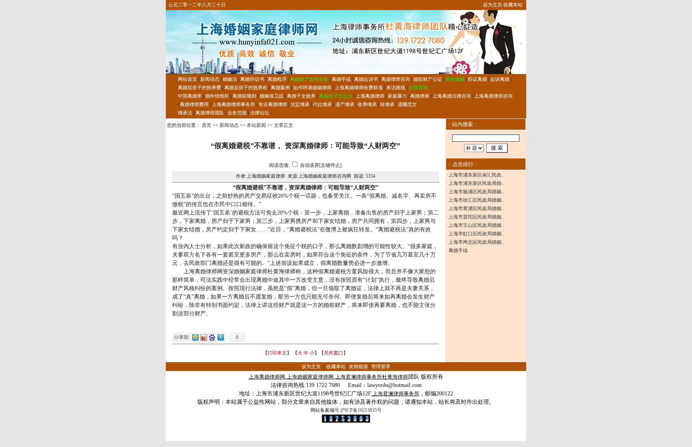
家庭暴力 (397, 96)
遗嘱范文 (407, 104)
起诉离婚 (499, 79)
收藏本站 (513, 5)
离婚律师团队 (209, 113)
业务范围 (237, 113)
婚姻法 (230, 79)
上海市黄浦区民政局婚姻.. (476, 208)
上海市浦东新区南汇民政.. (476, 175)
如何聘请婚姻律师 (312, 87)
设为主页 (492, 5)
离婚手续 (341, 79)
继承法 (185, 113)
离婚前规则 (244, 96)
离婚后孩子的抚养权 (246, 87)
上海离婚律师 (370, 96)
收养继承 (367, 104)
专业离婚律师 (272, 104)
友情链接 (358, 366)
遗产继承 (344, 104)
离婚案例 (280, 87)
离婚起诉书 (366, 79)
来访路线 (395, 87)
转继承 (387, 104)
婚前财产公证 (427, 79)
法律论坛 (259, 113)
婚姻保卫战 (272, 96)
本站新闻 (256, 125)
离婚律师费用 (194, 104)
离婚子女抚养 (301, 96)
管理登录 (380, 366)
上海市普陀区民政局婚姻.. (476, 217)
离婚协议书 (252, 79)
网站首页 (187, 79)
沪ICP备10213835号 (361, 410)
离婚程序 (277, 79)
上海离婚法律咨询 (451, 96)
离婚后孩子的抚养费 (199, 87)
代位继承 (322, 104)
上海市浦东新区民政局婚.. (476, 183)
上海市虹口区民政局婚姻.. (476, 234)
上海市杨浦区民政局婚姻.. (476, 191)
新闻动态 (209, 79)
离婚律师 (419, 96)
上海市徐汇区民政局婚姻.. (476, 200)
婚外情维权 (217, 96)
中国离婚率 (190, 96)
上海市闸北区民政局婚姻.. (476, 242)
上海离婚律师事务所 (233, 104)
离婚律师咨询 (395, 79)
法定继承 (300, 104)
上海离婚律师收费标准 (359, 87)
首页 (206, 125)
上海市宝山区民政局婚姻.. (476, 225)
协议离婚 (477, 79)
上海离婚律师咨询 (493, 96)
